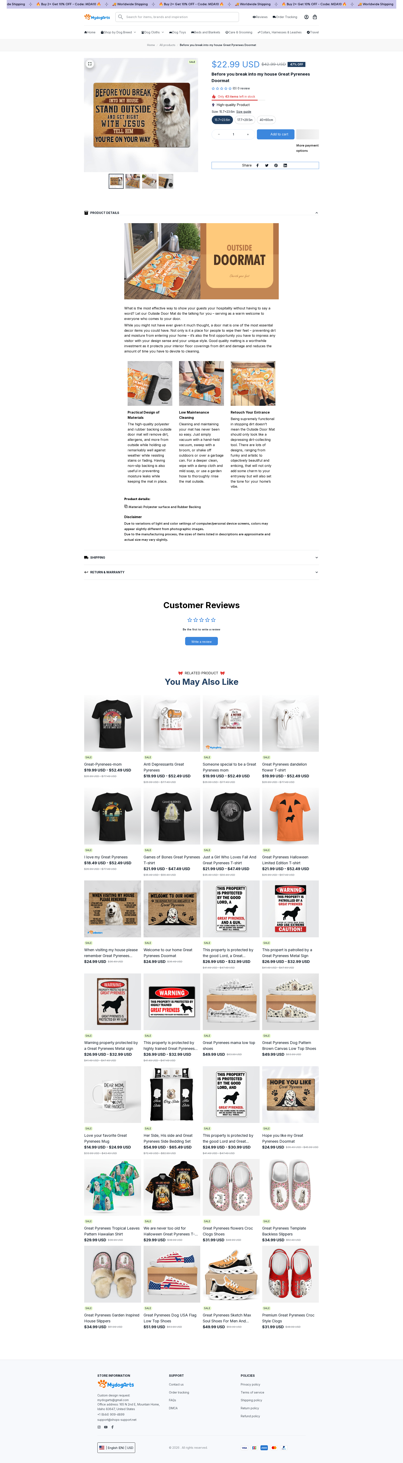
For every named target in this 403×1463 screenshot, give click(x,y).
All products (167, 45)
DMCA (173, 1408)
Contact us (176, 1384)
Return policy (250, 1408)
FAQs (172, 1400)
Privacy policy (250, 1384)
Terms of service (252, 1392)
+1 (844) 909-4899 (110, 1414)
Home (151, 45)
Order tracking (179, 1392)
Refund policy (250, 1416)
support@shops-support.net (116, 1419)
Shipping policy (251, 1400)
